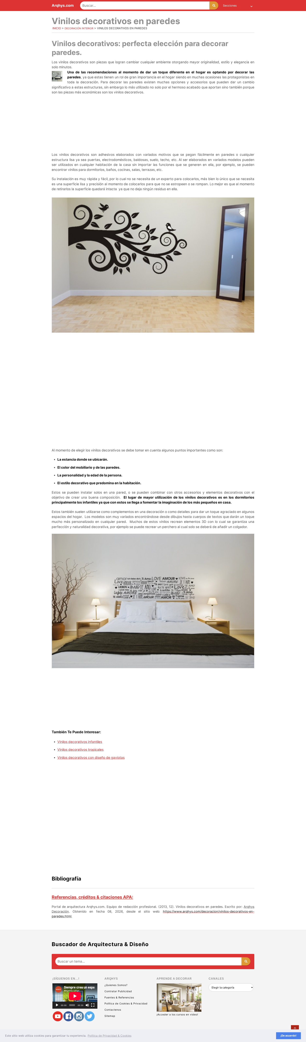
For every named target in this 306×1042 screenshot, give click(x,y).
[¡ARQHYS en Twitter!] (89, 1016)
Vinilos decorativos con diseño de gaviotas (91, 758)
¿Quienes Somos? (116, 985)
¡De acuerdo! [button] (288, 1035)
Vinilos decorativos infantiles (79, 742)
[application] (74, 996)
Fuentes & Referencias (119, 997)
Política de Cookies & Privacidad (126, 1003)
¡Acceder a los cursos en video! (177, 1014)
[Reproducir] (57, 1005)
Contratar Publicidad (118, 991)
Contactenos (112, 1009)
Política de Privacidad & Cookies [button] (109, 1035)
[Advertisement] (153, 124)
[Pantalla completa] (93, 1005)
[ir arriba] (295, 1029)
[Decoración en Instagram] (79, 1016)
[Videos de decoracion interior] (57, 1016)
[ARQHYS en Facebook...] (68, 1016)
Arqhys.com (63, 5)
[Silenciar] (87, 1005)
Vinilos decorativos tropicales (80, 750)
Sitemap (109, 1015)
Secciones (230, 5)
